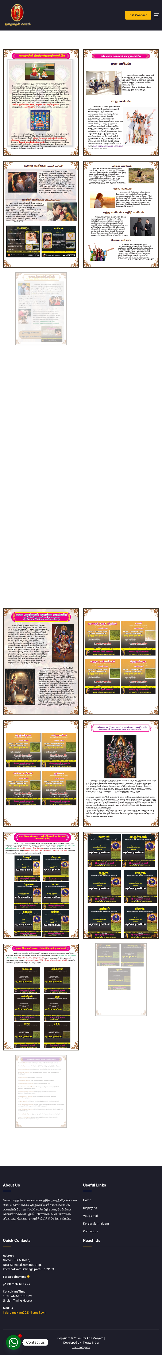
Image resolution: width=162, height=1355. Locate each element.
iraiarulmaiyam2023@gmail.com (25, 1312)
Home (87, 1200)
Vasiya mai (90, 1215)
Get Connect (138, 15)
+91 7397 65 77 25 (18, 1284)
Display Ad (90, 1208)
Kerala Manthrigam (96, 1223)
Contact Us (90, 1231)
